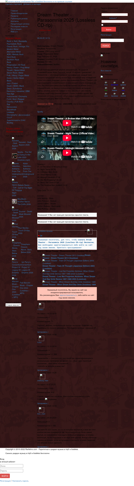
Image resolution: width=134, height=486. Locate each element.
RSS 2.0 (14, 31)
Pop (8, 104)
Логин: (104, 11)
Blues (9, 80)
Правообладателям (19, 13)
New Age (10, 93)
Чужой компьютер (111, 25)
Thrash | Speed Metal (16, 70)
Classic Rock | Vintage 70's (18, 46)
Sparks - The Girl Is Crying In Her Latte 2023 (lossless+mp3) (24, 156)
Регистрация (16, 29)
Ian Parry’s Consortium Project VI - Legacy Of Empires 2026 (27, 267)
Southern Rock (13, 59)
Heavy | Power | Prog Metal (18, 67)
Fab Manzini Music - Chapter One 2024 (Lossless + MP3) (26, 287)
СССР (9, 117)
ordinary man (45, 30)
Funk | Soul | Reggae (15, 99)
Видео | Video (13, 128)
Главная (14, 10)
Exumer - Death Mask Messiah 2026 (25, 214)
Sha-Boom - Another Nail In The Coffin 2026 (24, 201)
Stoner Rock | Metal (15, 72)
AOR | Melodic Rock (15, 54)
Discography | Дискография (18, 114)
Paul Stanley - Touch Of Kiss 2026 (24, 230)
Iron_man (41, 413)
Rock (9, 62)
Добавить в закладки (32, 4)
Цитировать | (42, 331)
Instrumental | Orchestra (17, 96)
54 (40, 235)
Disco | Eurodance (14, 88)
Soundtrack (11, 109)
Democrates (12, 107)
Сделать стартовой (13, 4)
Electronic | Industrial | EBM (18, 91)
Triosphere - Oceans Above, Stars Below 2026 (26, 248)
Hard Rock (11, 57)
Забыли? (113, 18)
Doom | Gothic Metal (15, 78)
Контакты (15, 21)
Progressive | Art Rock (16, 64)
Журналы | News (14, 131)
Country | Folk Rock (15, 101)
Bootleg (10, 122)
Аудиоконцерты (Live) (16, 120)
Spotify (40, 111)
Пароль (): (109, 18)
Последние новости (19, 26)
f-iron (39, 342)
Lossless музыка (45, 231)
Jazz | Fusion (12, 83)
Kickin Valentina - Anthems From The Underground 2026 (28, 170)
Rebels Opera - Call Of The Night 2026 (25, 188)
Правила (14, 15)
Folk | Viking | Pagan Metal (18, 75)
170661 (40, 309)
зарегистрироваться (68, 295)
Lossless (10, 112)
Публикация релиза (19, 18)
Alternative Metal (14, 51)
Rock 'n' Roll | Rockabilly (17, 41)
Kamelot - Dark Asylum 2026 (25, 143)
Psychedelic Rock (14, 43)
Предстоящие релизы (20, 23)
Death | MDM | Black (15, 86)
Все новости (106, 70)
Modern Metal (12, 49)
